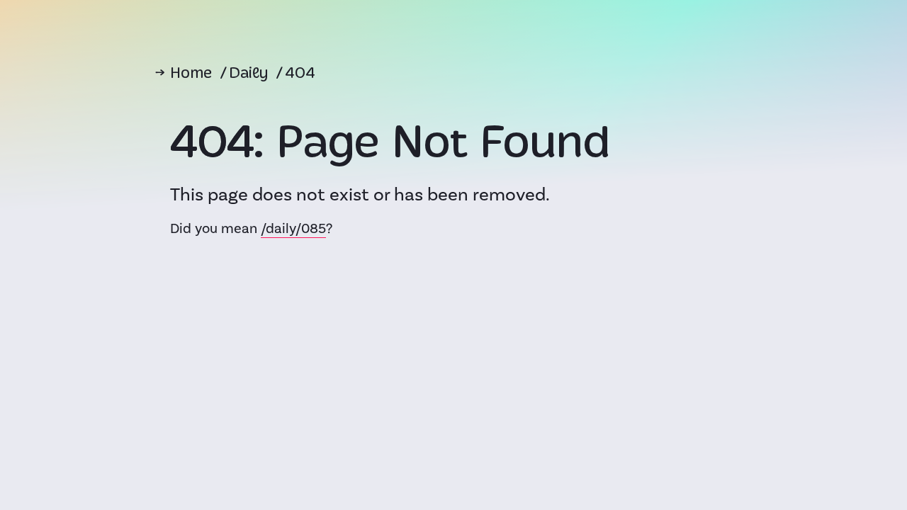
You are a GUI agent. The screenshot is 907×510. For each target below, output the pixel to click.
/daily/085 (293, 229)
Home (191, 74)
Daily (248, 74)
